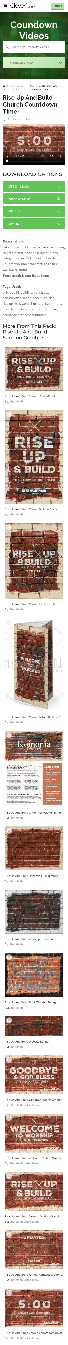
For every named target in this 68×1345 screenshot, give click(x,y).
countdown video (15, 315)
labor (27, 298)
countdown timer (44, 309)
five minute (53, 304)
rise (51, 298)
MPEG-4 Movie (18, 186)
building (26, 292)
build (15, 292)
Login (57, 6)
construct (41, 292)
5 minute (36, 304)
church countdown (16, 309)
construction (12, 298)
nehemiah (39, 298)
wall (17, 304)
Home (9, 86)
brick (6, 292)
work (25, 304)
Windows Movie (19, 199)
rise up (8, 304)
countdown (38, 315)
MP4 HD (14, 211)
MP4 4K (13, 224)
